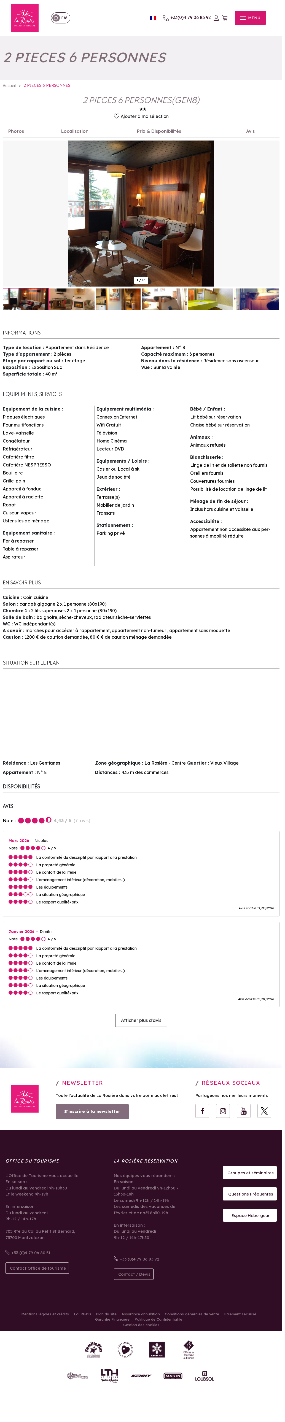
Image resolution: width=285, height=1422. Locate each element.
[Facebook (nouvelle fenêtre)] (202, 1111)
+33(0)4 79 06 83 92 (190, 17)
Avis (250, 131)
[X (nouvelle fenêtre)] (264, 1111)
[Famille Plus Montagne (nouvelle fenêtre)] (93, 1349)
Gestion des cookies (141, 1325)
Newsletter (82, 1082)
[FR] (153, 18)
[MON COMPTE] (216, 18)
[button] (225, 18)
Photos (16, 131)
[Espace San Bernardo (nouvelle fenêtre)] (78, 1376)
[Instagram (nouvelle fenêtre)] (223, 1111)
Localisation (74, 131)
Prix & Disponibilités (159, 131)
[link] (57, 17)
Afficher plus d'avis (141, 1020)
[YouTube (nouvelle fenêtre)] (244, 1111)
